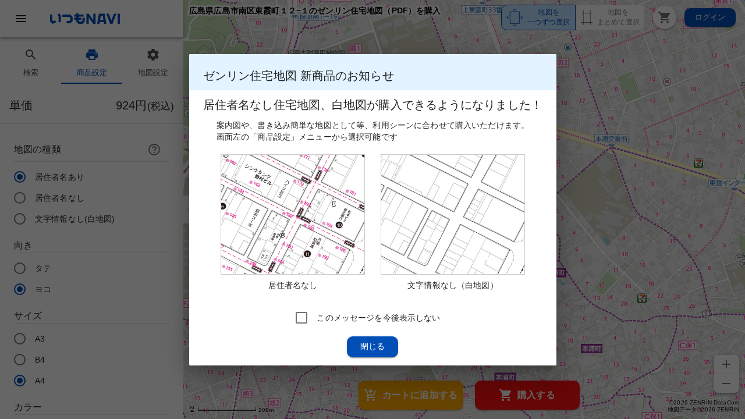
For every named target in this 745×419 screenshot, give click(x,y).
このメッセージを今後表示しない (378, 317)
